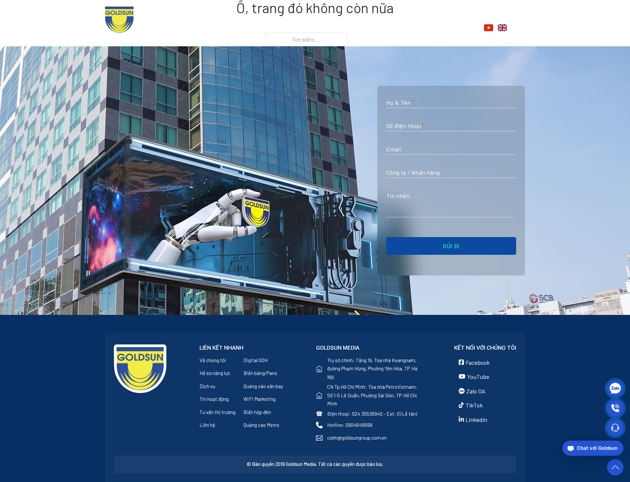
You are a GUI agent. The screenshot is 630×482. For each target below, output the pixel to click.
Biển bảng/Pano (260, 373)
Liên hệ (445, 28)
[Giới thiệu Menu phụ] (350, 29)
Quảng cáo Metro (261, 425)
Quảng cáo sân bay (263, 386)
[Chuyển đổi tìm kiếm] (521, 28)
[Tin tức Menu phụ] (425, 29)
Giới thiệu (331, 28)
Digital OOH (255, 360)
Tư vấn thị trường (218, 412)
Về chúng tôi (213, 360)
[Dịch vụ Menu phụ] (387, 29)
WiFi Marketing (259, 399)
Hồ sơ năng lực (215, 373)
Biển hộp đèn (257, 412)
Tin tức (408, 28)
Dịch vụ (371, 28)
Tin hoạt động (214, 399)
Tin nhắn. (398, 195)
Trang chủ (295, 28)
